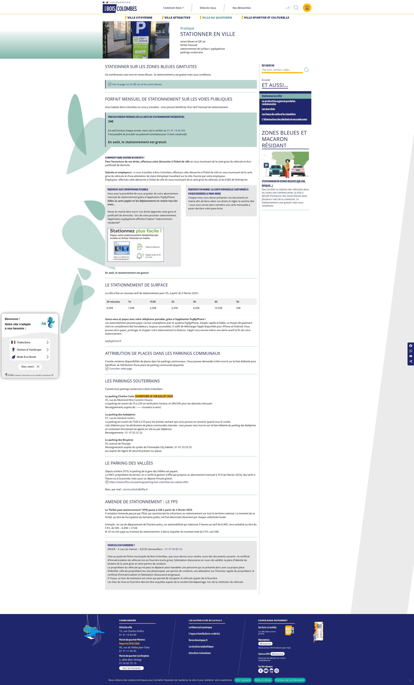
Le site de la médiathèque (201, 646)
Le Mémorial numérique (200, 627)
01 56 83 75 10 (127, 663)
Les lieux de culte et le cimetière (279, 114)
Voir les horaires (131, 668)
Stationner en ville (272, 96)
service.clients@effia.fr (135, 489)
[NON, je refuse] (410, 680)
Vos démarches (242, 7)
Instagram (276, 670)
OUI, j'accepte (243, 680)
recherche (296, 7)
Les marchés (268, 109)
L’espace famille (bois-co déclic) (204, 633)
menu (307, 6)
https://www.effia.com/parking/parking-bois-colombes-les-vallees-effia (148, 482)
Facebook (260, 670)
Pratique (187, 28)
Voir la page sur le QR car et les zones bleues (137, 84)
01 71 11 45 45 (127, 651)
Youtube (266, 670)
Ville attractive (177, 17)
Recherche (268, 65)
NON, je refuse (263, 680)
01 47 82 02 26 (133, 432)
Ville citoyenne (139, 17)
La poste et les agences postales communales (278, 103)
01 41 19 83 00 (175, 130)
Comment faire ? (173, 7)
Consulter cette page (120, 368)
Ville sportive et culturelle (266, 17)
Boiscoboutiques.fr (198, 640)
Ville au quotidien (217, 17)
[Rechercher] (306, 70)
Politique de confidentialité (290, 680)
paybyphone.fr (113, 340)
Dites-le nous (208, 7)
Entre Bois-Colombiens (200, 653)
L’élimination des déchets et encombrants (284, 119)
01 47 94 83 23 (173, 549)
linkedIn (271, 670)
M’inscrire (265, 643)
